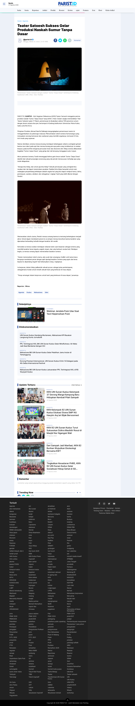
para (11, 613)
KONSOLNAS (14, 583)
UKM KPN (70, 682)
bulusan (12, 524)
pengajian (12, 629)
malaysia (51, 596)
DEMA (50, 527)
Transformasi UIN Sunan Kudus (56, 678)
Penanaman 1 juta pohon (75, 624)
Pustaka (50, 645)
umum (11, 687)
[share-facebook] (55, 40)
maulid (50, 598)
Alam (68, 509)
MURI (49, 604)
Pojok (50, 637)
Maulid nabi (71, 598)
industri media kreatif (74, 556)
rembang (32, 653)
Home (19, 21)
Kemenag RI (71, 572)
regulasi (12, 650)
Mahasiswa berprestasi (75, 593)
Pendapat (12, 627)
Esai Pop (51, 538)
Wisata (69, 690)
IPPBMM (70, 559)
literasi (69, 588)
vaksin (31, 687)
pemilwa (12, 624)
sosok (50, 666)
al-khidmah (51, 509)
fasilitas (50, 540)
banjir (30, 514)
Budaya (69, 519)
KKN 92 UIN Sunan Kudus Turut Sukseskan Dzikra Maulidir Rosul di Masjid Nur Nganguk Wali (64, 430)
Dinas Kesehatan (34, 532)
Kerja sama (13, 575)
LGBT (11, 588)
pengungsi (70, 629)
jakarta (11, 561)
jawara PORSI (14, 564)
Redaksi (107, 511)
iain (68, 554)
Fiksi (49, 543)
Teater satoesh (72, 674)
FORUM (12, 546)
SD (30, 658)
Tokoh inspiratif (34, 677)
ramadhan (32, 648)
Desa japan (13, 532)
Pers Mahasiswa (53, 632)
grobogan (51, 548)
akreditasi (51, 506)
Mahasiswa (38, 292)
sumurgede (13, 669)
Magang (31, 593)
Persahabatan (72, 632)
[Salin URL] (70, 40)
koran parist (33, 583)
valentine (51, 687)
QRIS (68, 645)
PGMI (11, 635)
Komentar (77, 40)
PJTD (69, 635)
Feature (69, 540)
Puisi (30, 645)
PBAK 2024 (52, 616)
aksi (68, 506)
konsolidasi (71, 580)
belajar (31, 517)
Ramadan (12, 648)
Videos (69, 687)
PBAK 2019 (71, 613)
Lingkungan (52, 588)
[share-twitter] (60, 40)
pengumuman (52, 629)
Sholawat (12, 664)
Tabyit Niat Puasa (35, 672)
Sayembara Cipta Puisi (17, 658)
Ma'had (69, 590)
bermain (12, 519)
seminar (31, 661)
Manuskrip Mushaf (15, 598)
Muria (69, 604)
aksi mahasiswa (14, 509)
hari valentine (71, 551)
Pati (49, 613)
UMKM (50, 685)
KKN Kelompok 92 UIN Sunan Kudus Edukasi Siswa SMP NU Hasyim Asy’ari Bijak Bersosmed (63, 413)
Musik (11, 606)
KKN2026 (12, 580)
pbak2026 (32, 619)
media (11, 601)
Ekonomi (12, 538)
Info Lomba (13, 559)
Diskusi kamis (71, 532)
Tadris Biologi (52, 672)
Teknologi (12, 677)
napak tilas (32, 606)
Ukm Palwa (13, 685)
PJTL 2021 (32, 637)
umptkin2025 (71, 685)
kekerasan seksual (54, 572)
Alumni (31, 511)
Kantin (50, 569)
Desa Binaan (71, 530)
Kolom (70, 10)
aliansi (11, 511)
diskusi (50, 532)
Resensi (61, 10)
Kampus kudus (14, 569)
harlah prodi (13, 554)
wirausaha (51, 690)
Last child (70, 585)
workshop (70, 693)
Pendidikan (32, 627)
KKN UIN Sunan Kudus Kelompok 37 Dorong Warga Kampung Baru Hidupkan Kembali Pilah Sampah (63, 395)
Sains (30, 656)
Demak (31, 530)
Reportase (35, 10)
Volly (30, 690)
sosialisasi (32, 666)
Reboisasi (70, 648)
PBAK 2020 (13, 616)
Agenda (21, 292)
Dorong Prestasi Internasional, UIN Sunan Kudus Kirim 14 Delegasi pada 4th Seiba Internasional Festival (49, 362)
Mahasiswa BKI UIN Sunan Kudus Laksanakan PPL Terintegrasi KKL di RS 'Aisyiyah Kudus (49, 371)
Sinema (31, 664)
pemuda (50, 624)
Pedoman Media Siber (106, 513)
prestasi (69, 640)
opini (77, 10)
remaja (11, 653)
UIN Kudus (70, 679)
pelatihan (32, 621)
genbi (69, 546)
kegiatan (32, 572)
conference (71, 524)
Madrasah (12, 593)
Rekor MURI (33, 650)
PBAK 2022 (32, 616)
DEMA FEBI (71, 527)
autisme (69, 511)
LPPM (50, 590)
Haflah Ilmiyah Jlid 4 (16, 551)
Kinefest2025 (71, 575)
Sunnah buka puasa (54, 669)
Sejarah (50, 658)
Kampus (70, 567)
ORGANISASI (13, 609)
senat (50, 661)
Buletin (50, 522)
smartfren (70, 664)
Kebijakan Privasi (99, 508)
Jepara (31, 564)
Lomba (31, 590)
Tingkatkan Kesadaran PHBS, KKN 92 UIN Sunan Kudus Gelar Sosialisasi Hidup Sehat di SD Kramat (64, 466)
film (68, 543)
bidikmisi (32, 519)
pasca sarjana (33, 613)
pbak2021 (70, 616)
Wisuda (12, 693)
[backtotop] (67, 700)
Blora (49, 519)
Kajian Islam (52, 567)
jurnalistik (70, 564)
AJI (30, 506)
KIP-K (11, 577)
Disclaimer (110, 508)
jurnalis (50, 564)
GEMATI (50, 546)
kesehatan (32, 575)
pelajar (69, 619)
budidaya (12, 522)
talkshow (70, 672)
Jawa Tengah (71, 561)
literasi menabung (15, 590)
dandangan (13, 527)
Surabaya (70, 669)
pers (30, 632)
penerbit (51, 627)
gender (11, 548)
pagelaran (51, 609)
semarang (12, 661)
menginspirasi (52, 601)
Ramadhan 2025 (53, 648)
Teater (50, 674)
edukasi (69, 535)
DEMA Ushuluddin (15, 530)
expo (30, 540)
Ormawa (31, 609)
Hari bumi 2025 (34, 551)
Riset (100, 10)
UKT (30, 685)
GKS (30, 548)
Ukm (46, 292)
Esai (93, 10)
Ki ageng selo (52, 575)
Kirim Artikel (110, 10)
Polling (69, 637)
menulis (69, 601)
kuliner (50, 585)
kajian (31, 567)
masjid (31, 598)
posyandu (12, 640)
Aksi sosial (32, 509)
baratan (69, 514)
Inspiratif (32, 559)
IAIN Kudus (13, 556)
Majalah (12, 596)
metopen (12, 604)
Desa (49, 530)
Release (69, 650)
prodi (11, 642)
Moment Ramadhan (35, 604)
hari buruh (51, 551)
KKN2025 (70, 577)
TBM (30, 674)
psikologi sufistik (72, 642)
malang (31, 596)
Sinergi (50, 664)
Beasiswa (12, 517)
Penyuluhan (13, 632)
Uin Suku (12, 682)
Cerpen (50, 524)
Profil (49, 642)
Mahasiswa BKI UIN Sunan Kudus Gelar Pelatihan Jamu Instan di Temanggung (45, 353)
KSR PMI (70, 583)
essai (68, 538)
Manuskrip (70, 596)
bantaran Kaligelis (54, 514)
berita (19, 10)
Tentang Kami (98, 511)
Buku (30, 522)
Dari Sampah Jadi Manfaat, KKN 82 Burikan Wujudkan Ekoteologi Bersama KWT (64, 448)
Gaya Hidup (33, 546)
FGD (30, 543)
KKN (49, 577)
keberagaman (72, 569)
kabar (11, 567)
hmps (50, 554)
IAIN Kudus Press (35, 556)
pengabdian (71, 627)
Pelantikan (13, 621)
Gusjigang (70, 548)
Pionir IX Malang (53, 635)
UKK (30, 682)
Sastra (27, 10)
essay (11, 540)
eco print (51, 535)
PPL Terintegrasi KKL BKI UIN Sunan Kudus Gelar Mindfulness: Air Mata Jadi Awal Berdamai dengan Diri (48, 345)
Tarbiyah (12, 674)
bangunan (12, 514)
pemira (31, 624)
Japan (50, 561)
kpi (49, 583)
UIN (68, 677)
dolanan (12, 535)
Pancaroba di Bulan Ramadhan (73, 610)
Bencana (51, 517)
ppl (30, 640)
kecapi (11, 572)
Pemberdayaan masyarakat (76, 621)
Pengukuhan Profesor (36, 629)
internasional (52, 559)
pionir (30, 635)
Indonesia (51, 556)
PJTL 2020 (13, 637)
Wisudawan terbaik (54, 693)
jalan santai (32, 561)
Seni (68, 661)
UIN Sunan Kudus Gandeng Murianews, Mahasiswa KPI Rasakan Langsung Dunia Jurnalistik (46, 336)
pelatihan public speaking (56, 621)
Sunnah (31, 669)
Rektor (50, 650)
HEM (30, 554)
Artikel (44, 10)
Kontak (117, 508)
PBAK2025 (13, 619)
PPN (49, 640)
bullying (69, 522)
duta (30, 535)
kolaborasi (32, 580)
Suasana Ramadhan (74, 666)
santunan (51, 656)
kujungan (32, 585)
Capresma (32, 524)
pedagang (51, 619)
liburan (31, 588)
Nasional (51, 606)
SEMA (69, 658)
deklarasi (32, 527)
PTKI (11, 645)
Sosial (11, 666)
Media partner (33, 601)
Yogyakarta (13, 695)
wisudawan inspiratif (36, 693)
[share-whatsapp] (65, 40)
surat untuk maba (15, 672)
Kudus (29, 292)
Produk (53, 10)
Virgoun (12, 690)
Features (86, 10)
